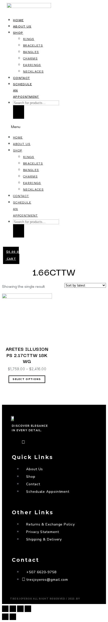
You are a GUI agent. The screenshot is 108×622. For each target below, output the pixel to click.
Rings (28, 38)
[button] (19, 126)
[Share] (13, 609)
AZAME (89, 597)
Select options (27, 379)
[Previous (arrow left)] (5, 617)
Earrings (32, 64)
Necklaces (33, 71)
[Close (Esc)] (5, 609)
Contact (21, 77)
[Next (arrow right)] (13, 617)
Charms (30, 58)
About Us (22, 26)
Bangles (31, 51)
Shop (18, 32)
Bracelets (33, 45)
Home (18, 19)
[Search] (18, 111)
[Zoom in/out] (28, 609)
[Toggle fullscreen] (20, 609)
